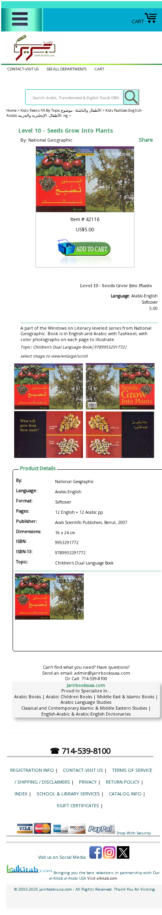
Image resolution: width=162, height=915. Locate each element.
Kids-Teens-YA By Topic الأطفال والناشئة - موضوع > (62, 110)
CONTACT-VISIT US (23, 69)
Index (21, 794)
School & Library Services (68, 794)
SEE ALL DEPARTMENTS (67, 69)
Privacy (88, 782)
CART (138, 21)
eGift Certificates (78, 805)
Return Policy (123, 782)
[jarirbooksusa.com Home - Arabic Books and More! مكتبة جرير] (32, 60)
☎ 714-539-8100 (80, 750)
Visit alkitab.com (102, 878)
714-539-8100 (94, 678)
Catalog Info (125, 794)
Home (11, 110)
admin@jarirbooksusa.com (102, 673)
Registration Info (32, 770)
